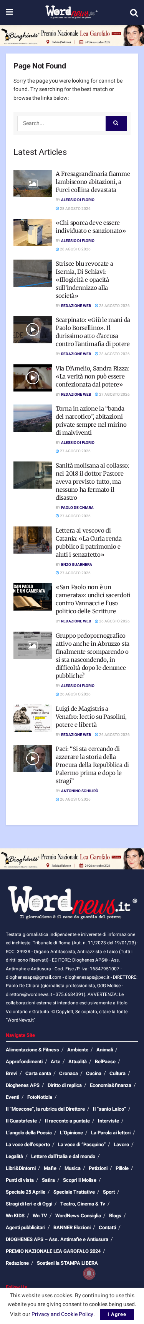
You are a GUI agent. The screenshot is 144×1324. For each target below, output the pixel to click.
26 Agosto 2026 (114, 621)
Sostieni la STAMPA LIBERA (67, 1263)
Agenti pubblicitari (25, 1227)
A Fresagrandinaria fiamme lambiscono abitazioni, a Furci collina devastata (93, 181)
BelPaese (105, 1061)
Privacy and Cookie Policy (62, 1314)
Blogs (115, 1215)
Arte (55, 1061)
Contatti (107, 1227)
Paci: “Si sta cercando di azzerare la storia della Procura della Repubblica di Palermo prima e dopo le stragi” (92, 765)
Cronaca (68, 1073)
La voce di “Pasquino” (82, 1144)
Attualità (77, 1061)
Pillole (122, 1168)
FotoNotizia (39, 1097)
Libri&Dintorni (21, 1168)
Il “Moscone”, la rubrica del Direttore (45, 1109)
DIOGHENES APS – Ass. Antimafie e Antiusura (57, 1239)
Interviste (108, 1120)
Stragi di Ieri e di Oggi (29, 1203)
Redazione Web (76, 306)
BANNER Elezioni (72, 1227)
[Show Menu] (9, 12)
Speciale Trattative (74, 1192)
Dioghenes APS (23, 1085)
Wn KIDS (15, 1215)
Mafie (50, 1168)
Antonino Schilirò (79, 791)
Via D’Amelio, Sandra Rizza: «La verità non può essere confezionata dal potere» (92, 376)
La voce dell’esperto (28, 1144)
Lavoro (121, 1144)
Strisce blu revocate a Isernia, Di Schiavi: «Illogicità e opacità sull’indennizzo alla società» (84, 279)
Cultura (117, 1073)
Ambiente (77, 1049)
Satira (48, 1180)
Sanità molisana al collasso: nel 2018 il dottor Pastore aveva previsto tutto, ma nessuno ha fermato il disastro (92, 481)
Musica (73, 1168)
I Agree (117, 1314)
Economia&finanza (110, 1085)
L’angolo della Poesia (29, 1132)
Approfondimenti (24, 1061)
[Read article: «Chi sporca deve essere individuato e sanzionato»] (32, 232)
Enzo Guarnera (76, 564)
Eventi (12, 1097)
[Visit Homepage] (71, 12)
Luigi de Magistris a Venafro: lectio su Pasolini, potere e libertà (91, 716)
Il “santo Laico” (109, 1109)
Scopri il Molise (79, 1180)
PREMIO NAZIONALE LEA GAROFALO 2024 (53, 1251)
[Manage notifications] (89, 1273)
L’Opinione (71, 1132)
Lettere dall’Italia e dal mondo (63, 1156)
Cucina (93, 1073)
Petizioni (98, 1168)
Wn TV (40, 1215)
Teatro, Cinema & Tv (82, 1203)
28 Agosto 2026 (75, 208)
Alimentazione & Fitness (32, 1049)
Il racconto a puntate (67, 1120)
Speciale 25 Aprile (25, 1192)
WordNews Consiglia (78, 1215)
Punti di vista (20, 1180)
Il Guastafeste (21, 1120)
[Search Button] (134, 12)
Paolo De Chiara (77, 507)
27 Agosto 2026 (114, 394)
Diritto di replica (65, 1085)
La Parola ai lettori (111, 1132)
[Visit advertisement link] (72, 35)
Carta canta (38, 1073)
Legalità (14, 1156)
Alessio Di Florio (77, 200)
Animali (104, 1049)
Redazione (17, 1263)
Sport (109, 1192)
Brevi (11, 1073)
